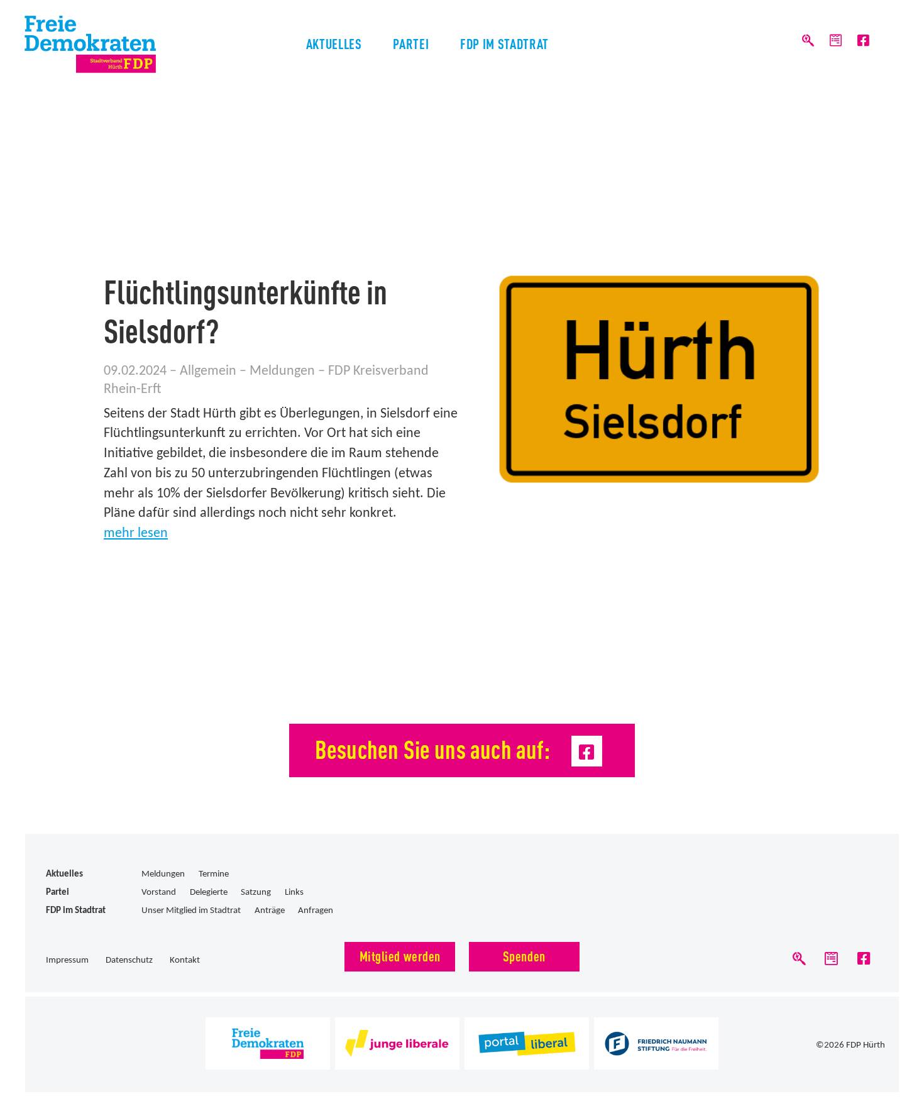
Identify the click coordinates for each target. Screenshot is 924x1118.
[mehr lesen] (659, 379)
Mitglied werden (400, 955)
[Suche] (807, 41)
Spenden (524, 955)
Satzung (256, 892)
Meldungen (282, 371)
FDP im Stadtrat (504, 43)
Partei (411, 43)
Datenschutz (129, 960)
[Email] (836, 41)
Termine (214, 874)
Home (97, 187)
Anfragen (315, 911)
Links (294, 892)
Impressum (67, 960)
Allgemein (208, 371)
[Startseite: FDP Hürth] (114, 44)
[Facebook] (863, 41)
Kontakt (185, 960)
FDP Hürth (865, 1045)
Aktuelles (334, 43)
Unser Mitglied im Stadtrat (191, 911)
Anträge (270, 911)
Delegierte (209, 892)
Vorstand (158, 892)
